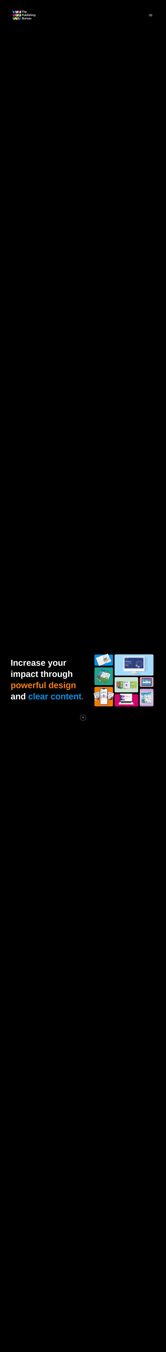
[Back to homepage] (24, 15)
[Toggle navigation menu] (150, 15)
